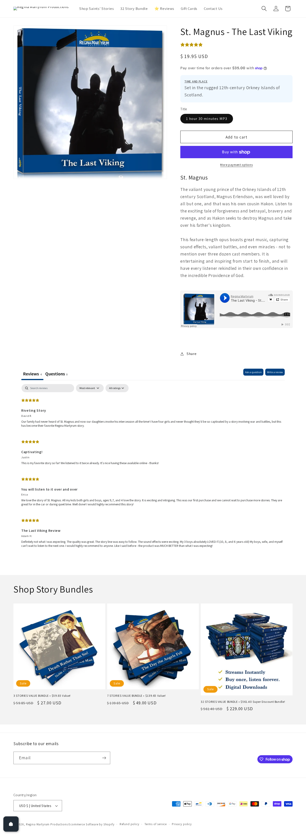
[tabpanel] (153, 468)
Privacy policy (182, 824)
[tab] (56, 374)
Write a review (275, 372)
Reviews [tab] (32, 374)
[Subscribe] (104, 758)
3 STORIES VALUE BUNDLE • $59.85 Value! (42, 696)
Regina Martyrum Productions (47, 824)
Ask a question (253, 372)
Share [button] (191, 353)
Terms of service (155, 824)
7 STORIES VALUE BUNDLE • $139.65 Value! (136, 696)
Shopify (108, 824)
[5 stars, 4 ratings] (192, 44)
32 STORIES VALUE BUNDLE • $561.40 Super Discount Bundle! (243, 702)
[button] (264, 9)
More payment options (236, 164)
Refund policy (129, 824)
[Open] (11, 824)
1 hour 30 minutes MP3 (206, 118)
